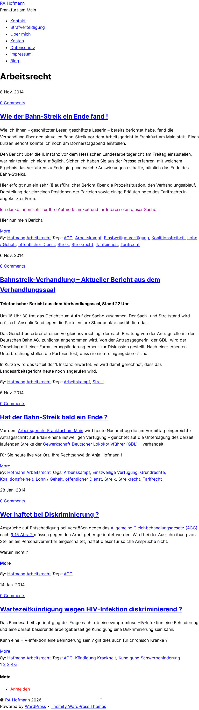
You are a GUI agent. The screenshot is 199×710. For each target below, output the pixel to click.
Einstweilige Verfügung (126, 237)
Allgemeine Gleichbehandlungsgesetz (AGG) (154, 527)
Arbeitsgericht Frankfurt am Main (50, 430)
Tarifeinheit (107, 244)
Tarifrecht (130, 244)
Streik (63, 244)
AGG (68, 237)
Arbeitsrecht (38, 237)
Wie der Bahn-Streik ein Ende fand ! (54, 116)
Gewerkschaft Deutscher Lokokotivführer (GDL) (90, 444)
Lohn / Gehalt (49, 479)
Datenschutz (22, 47)
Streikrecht (82, 244)
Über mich (20, 34)
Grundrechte (152, 472)
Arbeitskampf (88, 237)
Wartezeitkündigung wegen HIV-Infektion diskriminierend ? (91, 609)
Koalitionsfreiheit (168, 237)
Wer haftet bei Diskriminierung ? (49, 514)
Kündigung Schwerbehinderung (149, 657)
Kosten (17, 40)
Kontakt (18, 20)
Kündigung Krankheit (95, 657)
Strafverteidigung (27, 27)
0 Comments (12, 102)
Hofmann (16, 237)
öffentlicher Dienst (36, 244)
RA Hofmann (17, 699)
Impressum (21, 54)
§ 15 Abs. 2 (22, 534)
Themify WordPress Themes (78, 706)
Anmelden (20, 689)
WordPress (35, 706)
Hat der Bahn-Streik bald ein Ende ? (54, 417)
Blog (14, 60)
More (5, 231)
